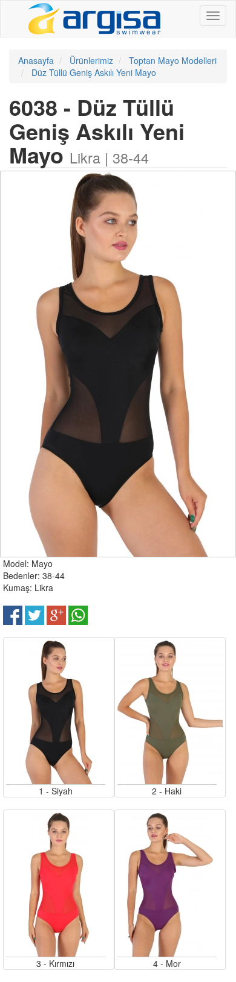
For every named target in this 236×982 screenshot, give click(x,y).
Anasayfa (36, 60)
